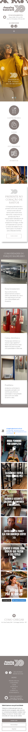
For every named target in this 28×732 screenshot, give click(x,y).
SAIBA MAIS (14, 236)
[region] (14, 717)
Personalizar (14, 724)
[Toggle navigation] (14, 31)
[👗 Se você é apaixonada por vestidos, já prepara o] (14, 449)
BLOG (14, 688)
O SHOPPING (14, 682)
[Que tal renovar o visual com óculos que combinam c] (14, 557)
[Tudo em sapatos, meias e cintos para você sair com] (14, 476)
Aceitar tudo (14, 720)
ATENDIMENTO (14, 692)
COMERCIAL (14, 690)
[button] (12, 98)
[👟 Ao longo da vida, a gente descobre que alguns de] (14, 503)
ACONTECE (14, 686)
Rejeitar (14, 729)
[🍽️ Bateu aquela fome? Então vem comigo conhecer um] (14, 530)
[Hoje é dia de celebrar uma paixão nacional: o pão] (14, 584)
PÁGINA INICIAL (14, 681)
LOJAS (14, 684)
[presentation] (3, 68)
